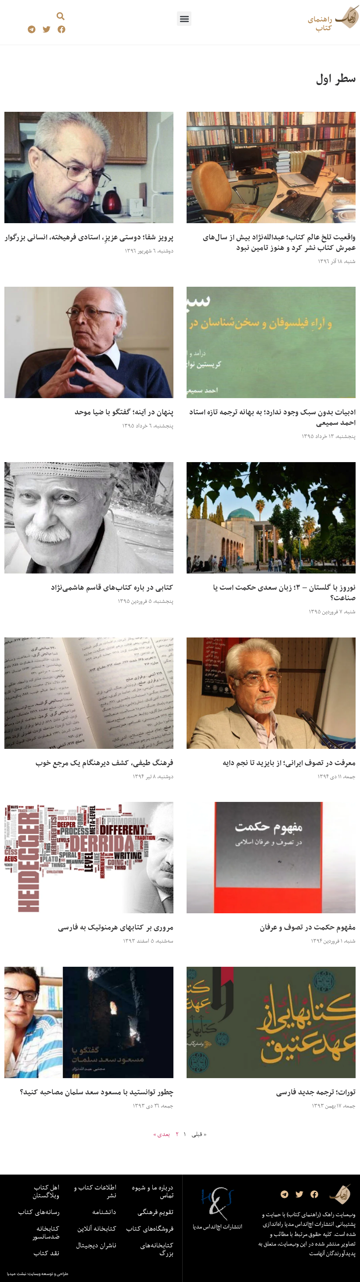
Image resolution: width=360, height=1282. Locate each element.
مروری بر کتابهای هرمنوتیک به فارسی (115, 927)
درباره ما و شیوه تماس (152, 1191)
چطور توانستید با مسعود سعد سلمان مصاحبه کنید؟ (96, 1092)
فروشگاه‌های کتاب (149, 1228)
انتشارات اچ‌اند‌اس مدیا (217, 1226)
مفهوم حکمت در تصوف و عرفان (308, 927)
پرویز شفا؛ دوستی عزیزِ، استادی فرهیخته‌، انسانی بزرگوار (88, 237)
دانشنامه (104, 1212)
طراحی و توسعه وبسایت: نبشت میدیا (37, 1274)
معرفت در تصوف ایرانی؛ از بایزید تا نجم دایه (289, 763)
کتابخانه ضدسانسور (45, 1232)
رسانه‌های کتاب (38, 1212)
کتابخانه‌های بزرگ (156, 1249)
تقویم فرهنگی (155, 1212)
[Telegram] (31, 29)
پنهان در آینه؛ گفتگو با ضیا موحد (124, 412)
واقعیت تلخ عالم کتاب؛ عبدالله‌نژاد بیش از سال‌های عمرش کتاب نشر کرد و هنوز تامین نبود (279, 242)
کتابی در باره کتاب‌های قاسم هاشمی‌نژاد (112, 587)
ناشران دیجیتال (96, 1245)
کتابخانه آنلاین (97, 1228)
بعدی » (161, 1134)
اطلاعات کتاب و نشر (95, 1191)
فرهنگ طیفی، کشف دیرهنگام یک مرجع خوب (104, 763)
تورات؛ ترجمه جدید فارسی (316, 1092)
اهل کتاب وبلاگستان (46, 1191)
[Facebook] (61, 29)
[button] (184, 18)
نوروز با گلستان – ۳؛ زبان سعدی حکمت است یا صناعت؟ (284, 592)
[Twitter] (46, 29)
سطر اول (336, 78)
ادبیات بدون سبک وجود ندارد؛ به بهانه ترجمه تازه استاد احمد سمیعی (272, 417)
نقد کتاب (46, 1253)
